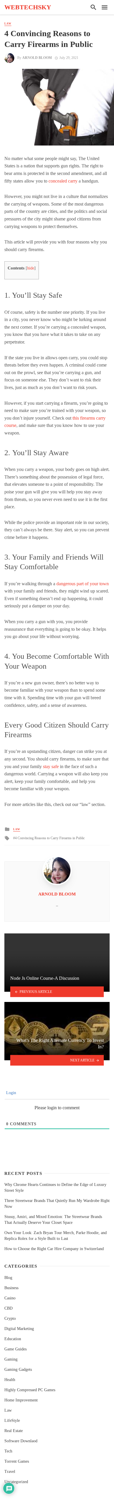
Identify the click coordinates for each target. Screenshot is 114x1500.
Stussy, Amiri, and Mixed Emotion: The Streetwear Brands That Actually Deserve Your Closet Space (53, 1220)
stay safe (51, 766)
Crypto (10, 1318)
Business (11, 1288)
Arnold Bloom (37, 58)
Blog (8, 1277)
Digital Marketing (19, 1328)
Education (12, 1339)
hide (30, 268)
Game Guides (15, 1349)
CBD (8, 1308)
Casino (9, 1298)
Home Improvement (21, 1400)
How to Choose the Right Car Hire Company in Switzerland (54, 1249)
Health (9, 1380)
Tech (8, 1451)
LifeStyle (12, 1420)
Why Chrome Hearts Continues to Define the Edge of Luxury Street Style (55, 1187)
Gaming (11, 1359)
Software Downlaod (20, 1441)
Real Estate (13, 1431)
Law (7, 23)
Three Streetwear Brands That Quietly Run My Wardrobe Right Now (57, 1203)
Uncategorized (16, 1482)
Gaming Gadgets (18, 1369)
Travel (9, 1471)
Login (10, 1093)
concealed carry (63, 180)
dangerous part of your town (82, 583)
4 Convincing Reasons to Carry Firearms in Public (50, 838)
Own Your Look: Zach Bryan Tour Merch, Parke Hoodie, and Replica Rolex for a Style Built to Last (55, 1236)
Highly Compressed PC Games (29, 1390)
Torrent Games (16, 1461)
